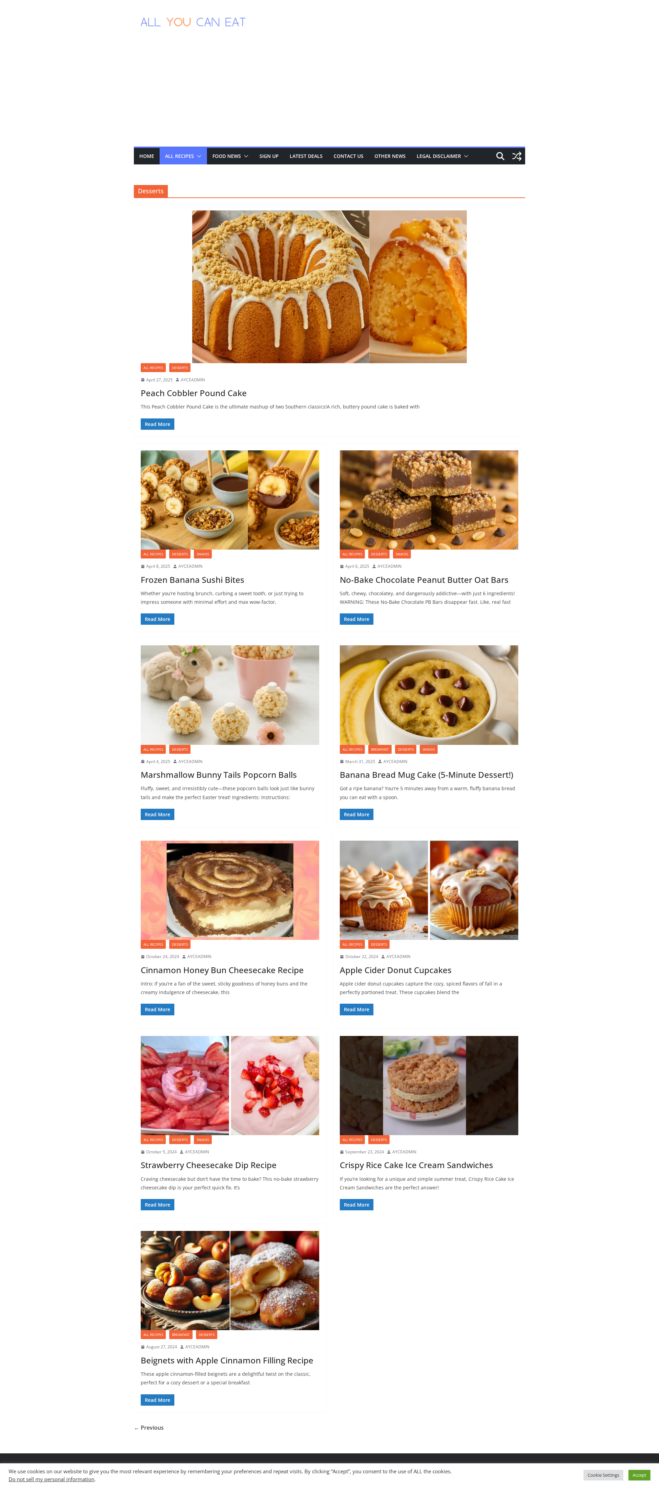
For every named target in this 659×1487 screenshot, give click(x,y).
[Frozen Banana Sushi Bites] (230, 500)
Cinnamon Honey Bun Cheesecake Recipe (222, 970)
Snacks (203, 554)
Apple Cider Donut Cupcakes (396, 970)
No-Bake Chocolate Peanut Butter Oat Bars (424, 579)
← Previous (149, 1427)
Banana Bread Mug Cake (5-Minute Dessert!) (426, 774)
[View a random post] (517, 156)
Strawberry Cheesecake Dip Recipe (209, 1165)
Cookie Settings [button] (603, 1475)
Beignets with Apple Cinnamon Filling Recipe (227, 1360)
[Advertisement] (329, 95)
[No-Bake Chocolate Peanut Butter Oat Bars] (429, 500)
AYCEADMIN (193, 380)
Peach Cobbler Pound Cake (194, 393)
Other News (390, 156)
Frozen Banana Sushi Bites (192, 579)
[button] (197, 156)
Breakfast (380, 749)
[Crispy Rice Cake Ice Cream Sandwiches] (429, 1085)
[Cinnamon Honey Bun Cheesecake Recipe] (230, 890)
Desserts (180, 367)
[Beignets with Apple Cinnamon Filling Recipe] (230, 1280)
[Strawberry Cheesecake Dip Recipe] (230, 1085)
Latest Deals (306, 156)
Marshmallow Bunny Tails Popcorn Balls (219, 774)
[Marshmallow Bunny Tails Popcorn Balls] (230, 695)
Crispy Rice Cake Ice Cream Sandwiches (416, 1165)
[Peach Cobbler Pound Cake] (329, 286)
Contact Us (348, 156)
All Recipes (179, 156)
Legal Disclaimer (439, 156)
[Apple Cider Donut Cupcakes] (429, 890)
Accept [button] (639, 1475)
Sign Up (269, 156)
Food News (226, 156)
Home (146, 156)
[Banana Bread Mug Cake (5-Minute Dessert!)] (429, 695)
